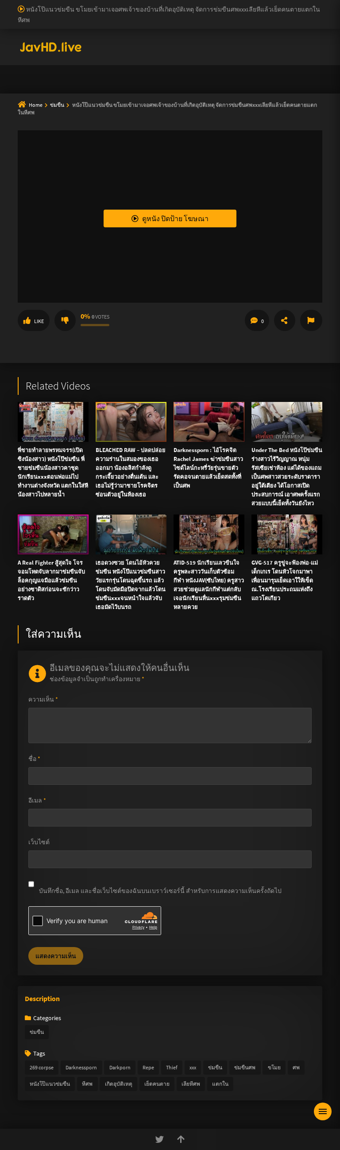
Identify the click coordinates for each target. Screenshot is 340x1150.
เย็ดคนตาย (157, 1083)
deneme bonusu (21, 23)
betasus (252, 32)
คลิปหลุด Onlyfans (213, 74)
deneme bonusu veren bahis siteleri (225, 23)
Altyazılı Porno (108, 246)
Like (39, 321)
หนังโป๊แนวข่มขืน (50, 1083)
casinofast (183, 4)
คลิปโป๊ (129, 95)
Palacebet (153, 4)
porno (8, 4)
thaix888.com (284, 179)
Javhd (212, 246)
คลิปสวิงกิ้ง (99, 74)
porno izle (31, 4)
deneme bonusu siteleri (210, 14)
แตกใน (220, 1083)
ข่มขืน (37, 1032)
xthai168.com (248, 114)
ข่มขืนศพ (244, 1067)
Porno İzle (186, 246)
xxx (192, 1067)
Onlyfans (47, 74)
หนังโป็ (172, 95)
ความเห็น (43, 699)
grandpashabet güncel (268, 42)
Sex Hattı (30, 51)
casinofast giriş (114, 42)
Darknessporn (81, 1067)
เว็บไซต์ (39, 842)
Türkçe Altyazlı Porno (72, 51)
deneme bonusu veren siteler (268, 4)
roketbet (177, 42)
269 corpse (42, 1067)
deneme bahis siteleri (106, 14)
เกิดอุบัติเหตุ (118, 1083)
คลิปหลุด (150, 74)
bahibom (213, 4)
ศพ (296, 1067)
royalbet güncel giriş (108, 4)
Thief (172, 1067)
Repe (148, 1067)
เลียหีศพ (191, 1083)
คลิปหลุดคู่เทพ (284, 74)
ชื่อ (34, 759)
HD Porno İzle (150, 246)
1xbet (192, 32)
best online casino (27, 32)
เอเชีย (213, 95)
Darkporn (120, 1067)
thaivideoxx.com (185, 152)
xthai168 (236, 246)
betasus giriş (220, 32)
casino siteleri (157, 14)
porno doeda (63, 4)
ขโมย (274, 1067)
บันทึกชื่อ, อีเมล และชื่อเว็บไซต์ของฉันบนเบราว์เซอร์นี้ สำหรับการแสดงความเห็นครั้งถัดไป (160, 891)
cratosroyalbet (40, 42)
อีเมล (37, 800)
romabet (150, 42)
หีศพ (87, 1083)
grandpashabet (213, 42)
